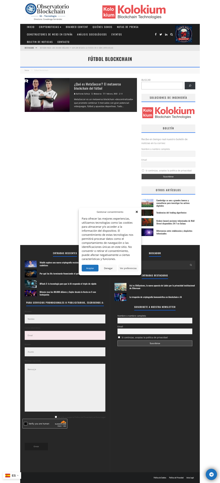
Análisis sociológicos (92, 34)
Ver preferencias (128, 268)
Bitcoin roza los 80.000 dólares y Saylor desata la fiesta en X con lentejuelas (76, 47)
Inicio (31, 27)
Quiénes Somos (102, 27)
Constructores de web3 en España (50, 34)
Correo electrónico (32, 328)
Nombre (28, 311)
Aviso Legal (190, 478)
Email (144, 159)
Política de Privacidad (176, 478)
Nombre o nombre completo (155, 149)
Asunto (28, 344)
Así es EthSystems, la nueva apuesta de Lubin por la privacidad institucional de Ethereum (162, 287)
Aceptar (90, 268)
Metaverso (98, 94)
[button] (136, 211)
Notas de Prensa (128, 27)
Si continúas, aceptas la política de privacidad (168, 170)
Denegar (108, 268)
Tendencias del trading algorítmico (171, 212)
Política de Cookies (160, 478)
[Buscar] (190, 85)
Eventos (116, 34)
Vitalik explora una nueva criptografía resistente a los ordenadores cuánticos (68, 264)
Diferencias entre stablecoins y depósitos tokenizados (174, 232)
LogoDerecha (183, 34)
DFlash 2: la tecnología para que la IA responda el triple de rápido (68, 283)
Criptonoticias (49, 27)
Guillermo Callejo (82, 93)
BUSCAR (146, 80)
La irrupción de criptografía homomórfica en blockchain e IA (155, 296)
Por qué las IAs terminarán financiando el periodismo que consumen (69, 273)
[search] (190, 265)
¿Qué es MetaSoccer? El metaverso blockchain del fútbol (97, 86)
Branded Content (77, 27)
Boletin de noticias (40, 42)
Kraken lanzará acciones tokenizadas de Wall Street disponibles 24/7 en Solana (175, 222)
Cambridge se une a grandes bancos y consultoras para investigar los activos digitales (173, 203)
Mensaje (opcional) (33, 360)
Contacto (63, 42)
